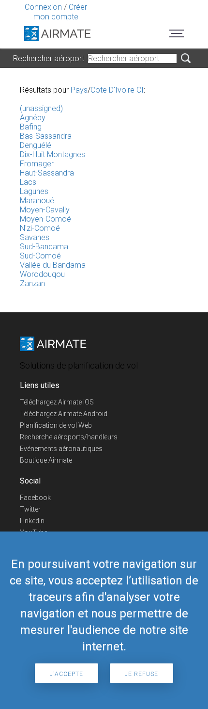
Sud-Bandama (44, 246)
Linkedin (32, 521)
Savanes (34, 237)
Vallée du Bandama (53, 265)
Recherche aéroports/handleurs (69, 437)
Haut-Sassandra (47, 172)
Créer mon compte (60, 11)
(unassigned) (41, 108)
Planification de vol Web (56, 425)
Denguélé (35, 145)
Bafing (31, 126)
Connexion (43, 7)
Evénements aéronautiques (61, 448)
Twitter (30, 509)
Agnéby (32, 117)
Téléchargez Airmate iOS (57, 402)
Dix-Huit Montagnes (52, 154)
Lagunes (34, 191)
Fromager (37, 163)
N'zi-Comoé (40, 228)
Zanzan (32, 283)
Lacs (28, 182)
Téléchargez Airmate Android (63, 414)
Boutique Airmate (46, 460)
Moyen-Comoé (45, 219)
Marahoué (37, 200)
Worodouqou (42, 274)
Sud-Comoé (40, 255)
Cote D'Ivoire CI (117, 90)
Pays (79, 90)
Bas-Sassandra (46, 136)
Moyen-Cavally (45, 209)
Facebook (35, 497)
